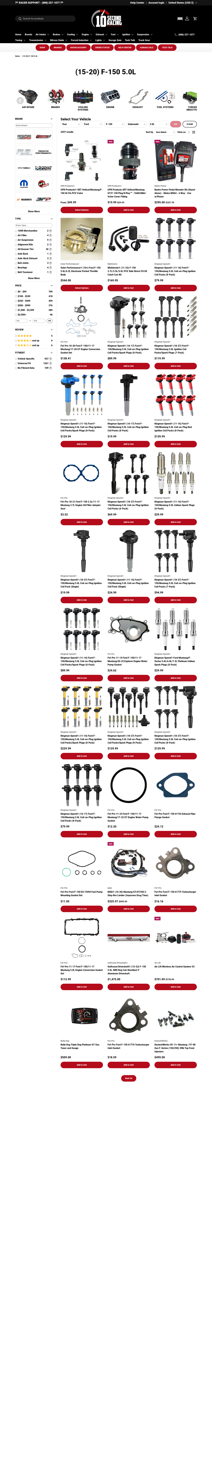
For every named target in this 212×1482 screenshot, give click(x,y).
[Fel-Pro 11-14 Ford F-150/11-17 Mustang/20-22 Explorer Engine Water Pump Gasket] (129, 629)
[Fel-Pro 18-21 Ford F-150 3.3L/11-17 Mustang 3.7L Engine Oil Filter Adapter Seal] (82, 473)
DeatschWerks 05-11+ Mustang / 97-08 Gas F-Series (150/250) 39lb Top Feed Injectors (174, 1048)
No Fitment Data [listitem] (26, 368)
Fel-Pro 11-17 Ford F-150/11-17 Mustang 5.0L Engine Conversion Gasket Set (82, 970)
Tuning (18, 40)
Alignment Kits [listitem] (25, 244)
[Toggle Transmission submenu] (45, 40)
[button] (180, 18)
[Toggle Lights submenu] (104, 40)
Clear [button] (190, 124)
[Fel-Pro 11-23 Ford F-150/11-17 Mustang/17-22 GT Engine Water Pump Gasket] (129, 785)
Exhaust (100, 34)
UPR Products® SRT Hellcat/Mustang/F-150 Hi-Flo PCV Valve (82, 191)
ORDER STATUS (102, 47)
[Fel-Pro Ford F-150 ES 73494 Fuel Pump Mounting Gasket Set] (82, 863)
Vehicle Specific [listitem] (26, 358)
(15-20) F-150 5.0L (30, 56)
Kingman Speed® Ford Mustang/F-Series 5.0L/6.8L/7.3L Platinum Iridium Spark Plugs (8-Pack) (174, 661)
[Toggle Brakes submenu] (62, 34)
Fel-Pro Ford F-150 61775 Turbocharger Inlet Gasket (175, 894)
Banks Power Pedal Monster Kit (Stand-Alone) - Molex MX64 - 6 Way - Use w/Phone (175, 193)
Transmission (36, 40)
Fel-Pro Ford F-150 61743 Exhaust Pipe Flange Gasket (174, 815)
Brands (28, 34)
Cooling (71, 34)
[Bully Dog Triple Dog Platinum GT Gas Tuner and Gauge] (82, 1016)
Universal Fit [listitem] (24, 363)
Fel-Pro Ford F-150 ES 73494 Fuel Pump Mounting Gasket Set (82, 894)
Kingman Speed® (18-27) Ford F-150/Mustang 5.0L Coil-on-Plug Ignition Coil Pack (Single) (81, 583)
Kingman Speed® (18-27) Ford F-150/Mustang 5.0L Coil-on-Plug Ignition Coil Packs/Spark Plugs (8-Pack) (128, 739)
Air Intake (41, 34)
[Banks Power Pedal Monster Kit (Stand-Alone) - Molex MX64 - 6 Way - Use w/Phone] (175, 161)
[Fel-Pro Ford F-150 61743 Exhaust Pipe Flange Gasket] (175, 785)
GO (49, 321)
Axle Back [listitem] (23, 253)
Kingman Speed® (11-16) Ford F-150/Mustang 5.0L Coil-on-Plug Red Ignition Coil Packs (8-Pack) (173, 427)
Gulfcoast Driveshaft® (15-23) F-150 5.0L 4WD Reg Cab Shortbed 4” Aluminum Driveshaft (127, 970)
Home (18, 34)
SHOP (42, 47)
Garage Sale (115, 40)
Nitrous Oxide (57, 40)
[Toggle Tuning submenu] (24, 40)
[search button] (18, 19)
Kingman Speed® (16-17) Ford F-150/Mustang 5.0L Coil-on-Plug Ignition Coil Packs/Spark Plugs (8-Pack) (128, 349)
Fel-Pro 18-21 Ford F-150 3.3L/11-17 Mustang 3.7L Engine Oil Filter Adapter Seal (81, 505)
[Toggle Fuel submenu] (117, 34)
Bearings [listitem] (22, 267)
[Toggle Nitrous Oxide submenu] (66, 40)
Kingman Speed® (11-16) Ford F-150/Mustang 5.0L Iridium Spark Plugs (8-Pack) (174, 505)
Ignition (126, 34)
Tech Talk (130, 40)
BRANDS (58, 47)
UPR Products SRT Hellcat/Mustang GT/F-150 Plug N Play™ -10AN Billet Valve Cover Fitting (127, 193)
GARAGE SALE (146, 47)
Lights (98, 40)
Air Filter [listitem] (22, 235)
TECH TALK (167, 47)
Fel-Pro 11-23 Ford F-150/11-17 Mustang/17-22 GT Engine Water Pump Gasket (128, 817)
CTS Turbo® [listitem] (24, 168)
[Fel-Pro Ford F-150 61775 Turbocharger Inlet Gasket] (175, 863)
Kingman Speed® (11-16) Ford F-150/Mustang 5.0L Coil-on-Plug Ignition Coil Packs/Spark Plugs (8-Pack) (81, 427)
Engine (85, 34)
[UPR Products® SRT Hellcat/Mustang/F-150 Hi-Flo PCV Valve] (82, 161)
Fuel (113, 34)
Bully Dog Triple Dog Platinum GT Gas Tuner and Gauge (80, 1046)
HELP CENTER (124, 47)
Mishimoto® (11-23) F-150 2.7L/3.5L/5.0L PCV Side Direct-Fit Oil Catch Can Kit (127, 271)
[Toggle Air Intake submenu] (48, 34)
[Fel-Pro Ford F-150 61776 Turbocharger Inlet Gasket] (129, 1016)
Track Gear (144, 40)
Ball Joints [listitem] (23, 263)
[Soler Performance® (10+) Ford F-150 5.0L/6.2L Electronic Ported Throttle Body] (82, 239)
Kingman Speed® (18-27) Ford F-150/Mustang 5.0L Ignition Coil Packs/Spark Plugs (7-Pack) (172, 349)
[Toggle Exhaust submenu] (106, 34)
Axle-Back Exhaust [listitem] (27, 258)
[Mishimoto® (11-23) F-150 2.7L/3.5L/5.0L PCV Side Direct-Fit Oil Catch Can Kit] (129, 239)
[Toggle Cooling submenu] (77, 34)
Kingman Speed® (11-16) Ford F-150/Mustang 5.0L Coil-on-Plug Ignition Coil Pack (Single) (128, 583)
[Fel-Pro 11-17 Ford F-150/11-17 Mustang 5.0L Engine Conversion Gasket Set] (82, 938)
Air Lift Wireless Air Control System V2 (174, 966)
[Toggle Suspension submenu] (151, 34)
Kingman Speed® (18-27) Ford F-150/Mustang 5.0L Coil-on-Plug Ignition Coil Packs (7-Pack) (175, 583)
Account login (156, 2)
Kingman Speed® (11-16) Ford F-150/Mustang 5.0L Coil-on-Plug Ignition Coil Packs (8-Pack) (175, 271)
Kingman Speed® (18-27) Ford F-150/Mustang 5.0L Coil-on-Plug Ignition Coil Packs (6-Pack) (128, 505)
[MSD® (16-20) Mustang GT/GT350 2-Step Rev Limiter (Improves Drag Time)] (129, 863)
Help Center (137, 2)
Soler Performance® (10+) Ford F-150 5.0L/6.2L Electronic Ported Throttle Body (81, 271)
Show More (34, 278)
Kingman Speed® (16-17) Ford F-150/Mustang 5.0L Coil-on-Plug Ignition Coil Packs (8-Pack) (128, 427)
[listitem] (32, 291)
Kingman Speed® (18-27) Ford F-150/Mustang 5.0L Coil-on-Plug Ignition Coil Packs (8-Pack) (175, 739)
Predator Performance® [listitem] (43, 152)
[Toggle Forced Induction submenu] (90, 40)
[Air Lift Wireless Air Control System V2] (175, 938)
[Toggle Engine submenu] (91, 34)
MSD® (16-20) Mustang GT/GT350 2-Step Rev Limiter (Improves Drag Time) (128, 894)
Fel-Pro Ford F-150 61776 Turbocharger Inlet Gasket (128, 1046)
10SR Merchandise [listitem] (27, 230)
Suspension (143, 34)
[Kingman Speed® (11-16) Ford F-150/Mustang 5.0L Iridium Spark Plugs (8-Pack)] (175, 473)
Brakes (56, 34)
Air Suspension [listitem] (25, 240)
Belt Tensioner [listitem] (25, 272)
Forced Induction (79, 40)
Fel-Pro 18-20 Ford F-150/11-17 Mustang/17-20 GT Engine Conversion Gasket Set (80, 349)
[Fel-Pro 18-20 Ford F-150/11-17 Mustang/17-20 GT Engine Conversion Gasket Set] (82, 317)
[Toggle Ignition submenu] (132, 34)
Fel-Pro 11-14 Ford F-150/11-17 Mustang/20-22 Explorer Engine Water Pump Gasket (127, 661)
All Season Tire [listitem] (26, 249)
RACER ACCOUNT (78, 47)
